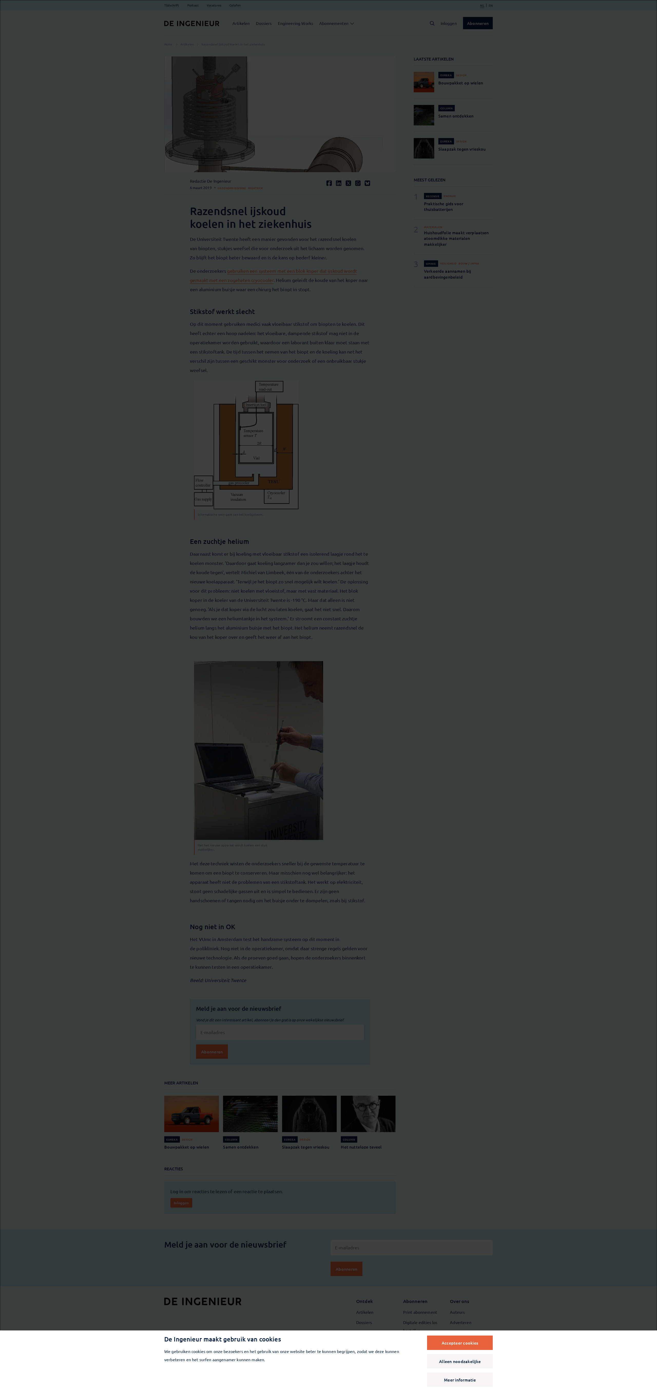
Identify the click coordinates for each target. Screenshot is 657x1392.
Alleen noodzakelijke (460, 1361)
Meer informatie (460, 1380)
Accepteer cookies (460, 1343)
